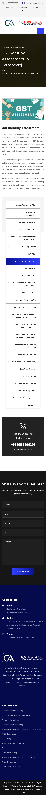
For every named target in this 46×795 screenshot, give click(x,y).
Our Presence (21, 7)
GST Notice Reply (10, 761)
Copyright (8, 782)
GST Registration (10, 734)
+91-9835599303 (11, 3)
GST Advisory (8, 747)
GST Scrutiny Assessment (13, 743)
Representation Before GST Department (19, 757)
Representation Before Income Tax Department (22, 729)
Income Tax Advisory (11, 719)
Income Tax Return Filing (13, 710)
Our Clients (34, 7)
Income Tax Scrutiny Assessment (16, 715)
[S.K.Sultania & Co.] (23, 22)
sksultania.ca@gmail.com (33, 3)
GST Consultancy (10, 752)
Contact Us (23, 10)
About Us (9, 7)
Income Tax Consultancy (13, 724)
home (4, 70)
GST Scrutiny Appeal (11, 766)
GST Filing (7, 738)
